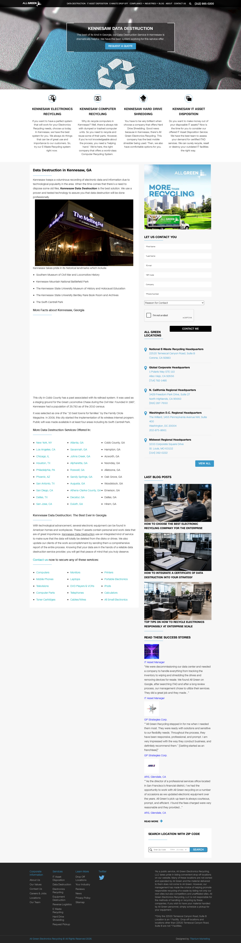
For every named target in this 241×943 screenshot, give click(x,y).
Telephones (77, 593)
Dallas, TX (42, 497)
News (79, 893)
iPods (107, 586)
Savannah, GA (78, 449)
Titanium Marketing (200, 938)
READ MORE (151, 821)
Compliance (136, 3)
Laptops (75, 579)
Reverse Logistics (62, 904)
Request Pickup (61, 924)
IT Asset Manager (154, 662)
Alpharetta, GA (78, 463)
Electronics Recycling (59, 890)
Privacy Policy (83, 898)
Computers (42, 572)
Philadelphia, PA (45, 470)
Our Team (35, 902)
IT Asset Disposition (97, 3)
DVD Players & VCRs (82, 586)
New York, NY (44, 443)
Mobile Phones (44, 579)
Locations (35, 898)
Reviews (80, 889)
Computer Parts (45, 593)
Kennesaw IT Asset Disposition (188, 111)
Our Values (35, 884)
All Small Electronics (116, 599)
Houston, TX (43, 463)
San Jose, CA (44, 504)
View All (205, 463)
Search (198, 849)
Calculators (111, 593)
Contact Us (180, 3)
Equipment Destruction (59, 898)
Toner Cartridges (45, 599)
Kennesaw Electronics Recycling (52, 111)
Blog (161, 3)
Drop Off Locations (81, 878)
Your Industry (83, 884)
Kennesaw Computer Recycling (98, 111)
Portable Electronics (116, 579)
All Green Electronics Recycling (46, 938)
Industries (150, 3)
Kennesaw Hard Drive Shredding (143, 111)
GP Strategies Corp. (155, 719)
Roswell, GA (77, 470)
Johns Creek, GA (80, 456)
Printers (108, 572)
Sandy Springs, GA (81, 477)
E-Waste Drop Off (119, 3)
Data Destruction (76, 3)
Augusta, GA (77, 483)
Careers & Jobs (38, 893)
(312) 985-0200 (204, 4)
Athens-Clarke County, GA (85, 490)
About (169, 3)
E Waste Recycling (58, 910)
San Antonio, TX (45, 483)
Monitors (75, 572)
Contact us (40, 560)
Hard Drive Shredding (58, 918)
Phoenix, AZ (43, 477)
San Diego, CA (44, 490)
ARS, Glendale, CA (155, 777)
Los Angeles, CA (45, 449)
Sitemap (80, 902)
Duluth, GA (76, 504)
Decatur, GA (77, 497)
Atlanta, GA (76, 443)
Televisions (42, 586)
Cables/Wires (78, 599)
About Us (35, 880)
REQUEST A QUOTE (120, 46)
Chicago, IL (42, 456)
